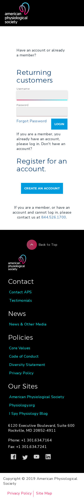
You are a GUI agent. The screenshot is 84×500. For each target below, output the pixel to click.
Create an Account (42, 188)
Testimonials (20, 300)
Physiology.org (22, 405)
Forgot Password (32, 121)
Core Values (19, 348)
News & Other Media (27, 324)
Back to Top (48, 244)
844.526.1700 (53, 217)
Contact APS (20, 292)
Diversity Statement (27, 364)
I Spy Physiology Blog (28, 413)
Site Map (44, 493)
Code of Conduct (24, 356)
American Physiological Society (36, 396)
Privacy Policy (21, 373)
